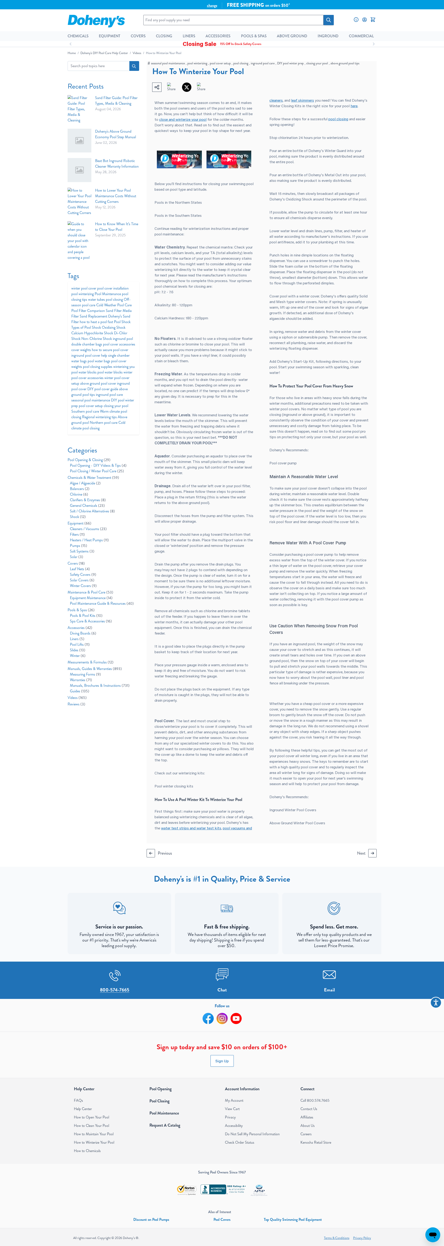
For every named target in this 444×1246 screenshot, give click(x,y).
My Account (234, 1100)
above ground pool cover (98, 383)
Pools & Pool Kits (86, 615)
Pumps (78, 545)
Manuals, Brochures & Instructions (100, 685)
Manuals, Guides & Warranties (95, 668)
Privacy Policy (362, 1238)
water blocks (88, 372)
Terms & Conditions (336, 1238)
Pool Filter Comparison (88, 310)
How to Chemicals (87, 1150)
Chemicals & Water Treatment (93, 477)
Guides (79, 691)
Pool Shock (122, 321)
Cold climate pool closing (98, 425)
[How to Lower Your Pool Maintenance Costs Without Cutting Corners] (80, 202)
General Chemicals (87, 505)
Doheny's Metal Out (325, 174)
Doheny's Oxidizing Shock (290, 199)
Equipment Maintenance (91, 598)
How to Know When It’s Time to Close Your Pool (116, 226)
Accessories (80, 627)
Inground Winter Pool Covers (292, 809)
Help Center (83, 1108)
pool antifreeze (281, 241)
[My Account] (364, 19)
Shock (78, 516)
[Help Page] (356, 19)
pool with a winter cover (299, 295)
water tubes (97, 299)
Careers (306, 1134)
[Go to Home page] (96, 20)
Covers (76, 563)
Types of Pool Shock (86, 327)
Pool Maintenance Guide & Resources (102, 603)
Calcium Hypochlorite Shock (92, 333)
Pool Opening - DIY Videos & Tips (98, 465)
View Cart (232, 1108)
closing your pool (317, 63)
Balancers (79, 488)
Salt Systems (82, 551)
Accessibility (234, 1125)
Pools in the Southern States (178, 215)
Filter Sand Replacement (89, 316)
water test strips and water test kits (191, 827)
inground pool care (263, 63)
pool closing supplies (98, 366)
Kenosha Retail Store (315, 1142)
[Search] (329, 20)
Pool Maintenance (108, 294)
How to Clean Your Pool (91, 1125)
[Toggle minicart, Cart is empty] (373, 19)
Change (212, 5)
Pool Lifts (80, 644)
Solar (76, 556)
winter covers (210, 743)
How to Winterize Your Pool (94, 1142)
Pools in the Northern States (178, 202)
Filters (77, 534)
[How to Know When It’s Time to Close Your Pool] (80, 240)
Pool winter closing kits (174, 785)
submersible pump (312, 337)
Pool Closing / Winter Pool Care (97, 471)
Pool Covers (222, 1219)
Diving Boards (83, 633)
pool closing (240, 63)
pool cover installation (113, 288)
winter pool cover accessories (101, 374)
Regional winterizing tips (100, 417)
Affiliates (306, 1117)
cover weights (81, 349)
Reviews (76, 704)
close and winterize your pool (183, 119)
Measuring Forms (85, 674)
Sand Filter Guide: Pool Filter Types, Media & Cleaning (116, 100)
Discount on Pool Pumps (151, 1219)
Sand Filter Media (119, 310)
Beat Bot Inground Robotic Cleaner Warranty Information (117, 163)
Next (361, 853)
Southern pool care (85, 411)
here (354, 105)
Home (72, 53)
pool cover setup (220, 63)
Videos (137, 53)
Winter (78, 655)
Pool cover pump (283, 462)
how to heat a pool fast (97, 321)
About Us (307, 1125)
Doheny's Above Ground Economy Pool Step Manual (115, 134)
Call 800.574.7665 (315, 1100)
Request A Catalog (164, 1125)
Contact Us (308, 1108)
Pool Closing (159, 1101)
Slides (77, 650)
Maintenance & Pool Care (90, 592)
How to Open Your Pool (91, 1117)
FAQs (78, 1100)
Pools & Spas (81, 610)
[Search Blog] (134, 66)
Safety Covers (83, 574)
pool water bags (99, 361)
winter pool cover (84, 288)
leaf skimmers (302, 100)
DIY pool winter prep (290, 63)
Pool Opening (160, 1089)
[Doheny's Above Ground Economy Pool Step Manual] (80, 141)
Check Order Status (239, 1142)
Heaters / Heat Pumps (89, 540)
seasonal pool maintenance (168, 63)
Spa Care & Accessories (91, 621)
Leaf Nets (80, 569)
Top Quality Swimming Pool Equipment (293, 1219)
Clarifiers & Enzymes (88, 500)
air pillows (220, 748)
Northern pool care (104, 422)
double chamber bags (87, 344)
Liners (77, 639)
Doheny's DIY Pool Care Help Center (104, 53)
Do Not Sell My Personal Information (252, 1134)
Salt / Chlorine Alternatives (92, 511)
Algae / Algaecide (85, 483)
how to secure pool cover (110, 349)
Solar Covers (82, 580)
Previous (165, 853)
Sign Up (222, 1060)
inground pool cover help (89, 355)
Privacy (230, 1117)
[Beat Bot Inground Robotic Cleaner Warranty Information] (80, 170)
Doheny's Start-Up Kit (295, 361)
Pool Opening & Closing (89, 460)
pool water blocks (110, 372)
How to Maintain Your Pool (94, 1134)
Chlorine (79, 494)
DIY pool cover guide (103, 389)
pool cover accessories (119, 344)
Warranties (81, 680)
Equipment (79, 523)
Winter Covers (83, 585)
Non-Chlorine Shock (97, 338)
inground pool (123, 338)
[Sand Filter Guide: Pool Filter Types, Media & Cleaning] (80, 109)
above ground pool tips (344, 63)
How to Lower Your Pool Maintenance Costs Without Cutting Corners (115, 196)
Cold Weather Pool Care (114, 305)
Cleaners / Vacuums (88, 529)
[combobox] (103, 66)
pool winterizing (197, 63)
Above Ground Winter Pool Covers (297, 822)
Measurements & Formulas (91, 662)
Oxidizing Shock (113, 327)
